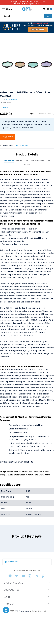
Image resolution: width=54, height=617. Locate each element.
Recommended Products (40, 160)
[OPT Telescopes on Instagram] (29, 576)
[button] (6, 610)
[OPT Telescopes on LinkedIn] (36, 576)
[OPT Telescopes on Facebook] (10, 576)
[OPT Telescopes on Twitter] (16, 576)
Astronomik (11, 99)
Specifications (22, 160)
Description (9, 160)
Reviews (27, 164)
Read (5, 107)
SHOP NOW (8, 136)
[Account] (44, 9)
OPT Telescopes (22, 611)
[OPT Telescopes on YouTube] (23, 576)
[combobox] (27, 16)
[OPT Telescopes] (27, 9)
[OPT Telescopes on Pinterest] (43, 576)
